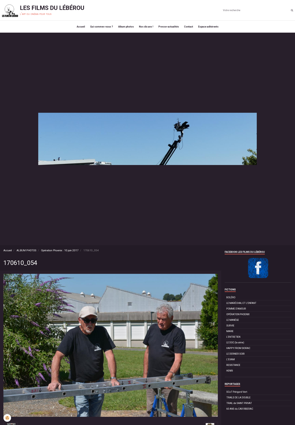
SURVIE (230, 325)
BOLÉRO (230, 297)
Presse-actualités (168, 26)
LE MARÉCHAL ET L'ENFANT (241, 303)
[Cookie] (7, 418)
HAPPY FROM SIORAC (238, 348)
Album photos (126, 26)
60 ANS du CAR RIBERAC (239, 408)
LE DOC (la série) (235, 342)
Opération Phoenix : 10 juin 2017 (60, 250)
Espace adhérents (208, 26)
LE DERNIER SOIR (235, 353)
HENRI (229, 370)
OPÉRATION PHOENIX (238, 314)
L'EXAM (230, 359)
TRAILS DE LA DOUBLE (238, 397)
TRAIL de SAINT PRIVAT (239, 403)
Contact (188, 26)
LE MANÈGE (232, 320)
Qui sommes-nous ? (101, 26)
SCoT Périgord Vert (236, 391)
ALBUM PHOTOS (26, 250)
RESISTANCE (233, 365)
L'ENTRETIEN (233, 336)
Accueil (81, 26)
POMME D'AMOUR (236, 308)
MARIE (230, 331)
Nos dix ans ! (146, 26)
